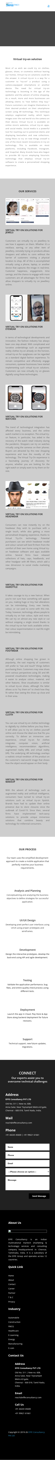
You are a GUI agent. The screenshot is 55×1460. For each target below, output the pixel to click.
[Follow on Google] (33, 1444)
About (11, 1280)
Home (11, 1275)
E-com (11, 1348)
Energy (11, 1339)
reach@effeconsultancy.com (19, 1122)
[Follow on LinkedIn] (22, 1444)
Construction (14, 1322)
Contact (12, 1284)
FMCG (11, 1326)
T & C (10, 1297)
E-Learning (13, 1335)
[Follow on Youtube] (27, 1444)
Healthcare (13, 1330)
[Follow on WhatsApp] (39, 1444)
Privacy (11, 1301)
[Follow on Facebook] (10, 1444)
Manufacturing (15, 1343)
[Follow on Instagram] (16, 1444)
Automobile (13, 1317)
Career (11, 1288)
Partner (11, 1293)
